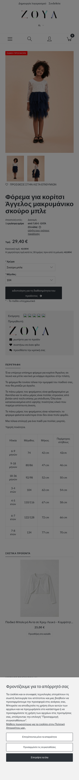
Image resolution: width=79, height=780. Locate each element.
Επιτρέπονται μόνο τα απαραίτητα (39, 736)
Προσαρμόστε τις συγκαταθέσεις (39, 747)
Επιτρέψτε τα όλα (39, 757)
